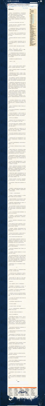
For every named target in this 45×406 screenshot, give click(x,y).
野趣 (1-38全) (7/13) (32, 41)
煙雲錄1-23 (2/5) (32, 30)
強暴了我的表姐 (32, 45)
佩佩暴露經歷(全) (32, 38)
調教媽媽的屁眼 (32, 25)
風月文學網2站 (32, 11)
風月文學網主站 (32, 10)
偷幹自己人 (31, 27)
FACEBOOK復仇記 (32, 33)
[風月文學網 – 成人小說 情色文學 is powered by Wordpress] (15, 401)
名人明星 (31, 19)
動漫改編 (31, 18)
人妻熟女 (31, 14)
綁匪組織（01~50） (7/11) (33, 26)
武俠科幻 (31, 17)
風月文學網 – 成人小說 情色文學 (13, 1)
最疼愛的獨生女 (32, 42)
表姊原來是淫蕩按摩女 (32, 39)
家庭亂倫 (18, 381)
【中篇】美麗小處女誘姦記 (33, 35)
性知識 (31, 23)
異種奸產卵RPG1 (32, 36)
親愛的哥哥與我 (32, 32)
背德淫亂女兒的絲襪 (32, 31)
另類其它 (31, 22)
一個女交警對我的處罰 (32, 44)
